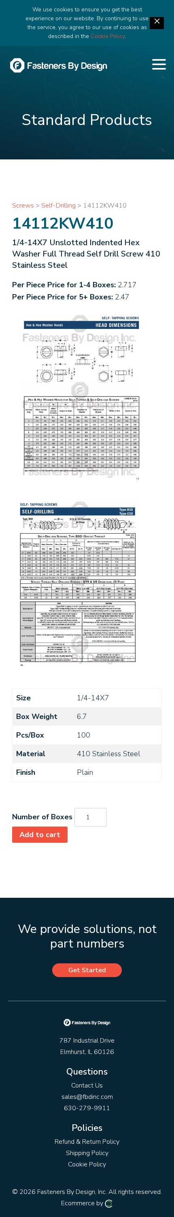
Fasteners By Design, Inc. (72, 1191)
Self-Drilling (58, 205)
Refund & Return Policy (87, 1141)
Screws (23, 205)
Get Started (87, 970)
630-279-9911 (87, 1108)
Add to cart (39, 835)
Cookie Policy (108, 36)
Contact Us (87, 1085)
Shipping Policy (87, 1153)
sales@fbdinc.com (87, 1096)
